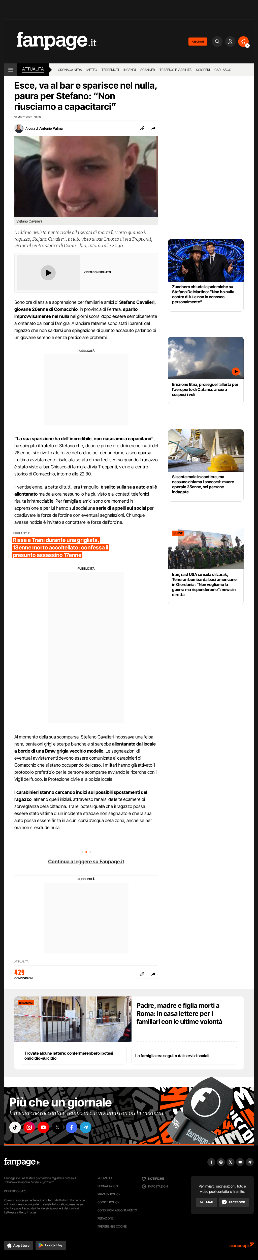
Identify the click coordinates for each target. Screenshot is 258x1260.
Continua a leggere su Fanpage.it (86, 862)
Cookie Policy (108, 1202)
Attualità (33, 68)
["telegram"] (85, 1127)
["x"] (57, 1127)
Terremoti (110, 70)
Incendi (129, 70)
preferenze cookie (112, 1226)
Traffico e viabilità (175, 70)
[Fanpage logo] (50, 41)
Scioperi (203, 70)
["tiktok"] (15, 1127)
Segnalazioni (108, 1186)
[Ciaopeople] (242, 1246)
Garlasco (222, 70)
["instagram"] (29, 1127)
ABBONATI (198, 41)
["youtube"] (43, 1127)
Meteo (91, 70)
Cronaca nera (70, 70)
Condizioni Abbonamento (117, 1210)
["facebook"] (71, 1127)
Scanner (147, 70)
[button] (153, 128)
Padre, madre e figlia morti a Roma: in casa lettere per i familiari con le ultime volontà (179, 1013)
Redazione (106, 1218)
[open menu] (10, 69)
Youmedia (105, 1178)
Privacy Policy (109, 1194)
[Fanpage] (22, 1162)
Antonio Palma (51, 128)
